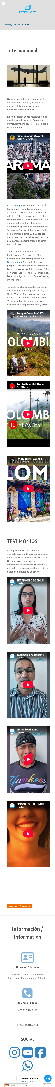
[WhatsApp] (27, 1065)
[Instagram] (14, 1052)
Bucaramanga (14, 205)
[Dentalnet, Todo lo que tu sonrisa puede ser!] (27, 10)
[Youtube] (27, 1052)
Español (11, 1085)
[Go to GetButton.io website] (48, 1084)
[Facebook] (40, 1052)
